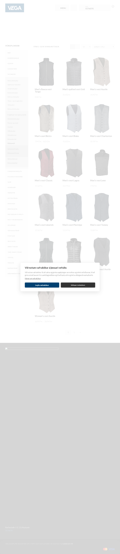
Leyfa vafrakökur (42, 285)
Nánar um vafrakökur (33, 278)
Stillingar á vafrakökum (78, 285)
